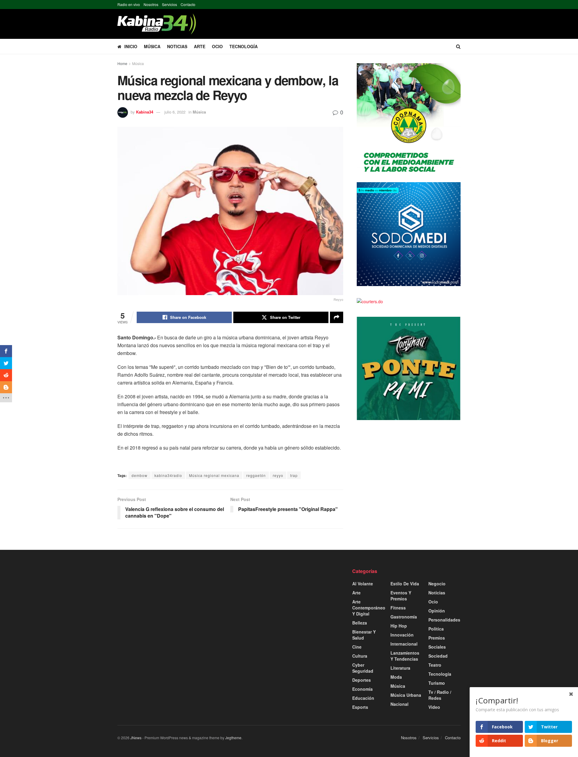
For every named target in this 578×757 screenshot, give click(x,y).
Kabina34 (144, 112)
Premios (436, 638)
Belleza (359, 623)
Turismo (436, 683)
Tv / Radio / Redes (439, 695)
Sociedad (438, 656)
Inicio (130, 46)
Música (152, 46)
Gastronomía (403, 617)
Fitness (398, 608)
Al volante (362, 584)
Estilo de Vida (404, 584)
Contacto (188, 4)
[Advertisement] (171, 610)
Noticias (177, 46)
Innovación (402, 635)
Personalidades (444, 620)
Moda (396, 677)
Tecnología (243, 46)
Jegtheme (233, 737)
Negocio (437, 584)
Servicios (169, 4)
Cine (357, 647)
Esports (360, 707)
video (434, 707)
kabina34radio (168, 475)
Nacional (399, 704)
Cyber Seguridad (362, 668)
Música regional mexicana (214, 475)
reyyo (278, 475)
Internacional (404, 644)
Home (122, 63)
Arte (199, 46)
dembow (140, 475)
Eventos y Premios (400, 596)
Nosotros (151, 4)
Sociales (437, 647)
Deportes (361, 680)
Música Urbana (405, 695)
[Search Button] (458, 46)
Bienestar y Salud (364, 635)
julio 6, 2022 (174, 112)
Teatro (434, 665)
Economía (362, 689)
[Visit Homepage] (156, 24)
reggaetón (256, 475)
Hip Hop (398, 626)
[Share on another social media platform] (336, 317)
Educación (363, 698)
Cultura (359, 656)
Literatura (400, 668)
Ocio (217, 46)
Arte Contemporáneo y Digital (368, 608)
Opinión (436, 611)
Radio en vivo (128, 4)
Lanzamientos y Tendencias (404, 656)
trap (294, 475)
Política (436, 629)
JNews (135, 737)
